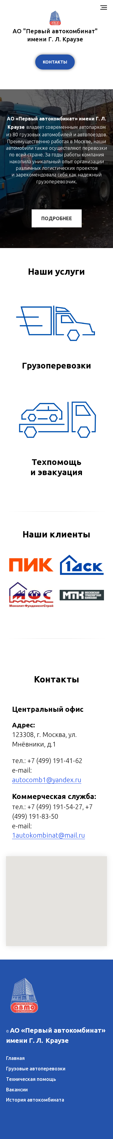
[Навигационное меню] (103, 7)
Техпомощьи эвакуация (56, 991)
